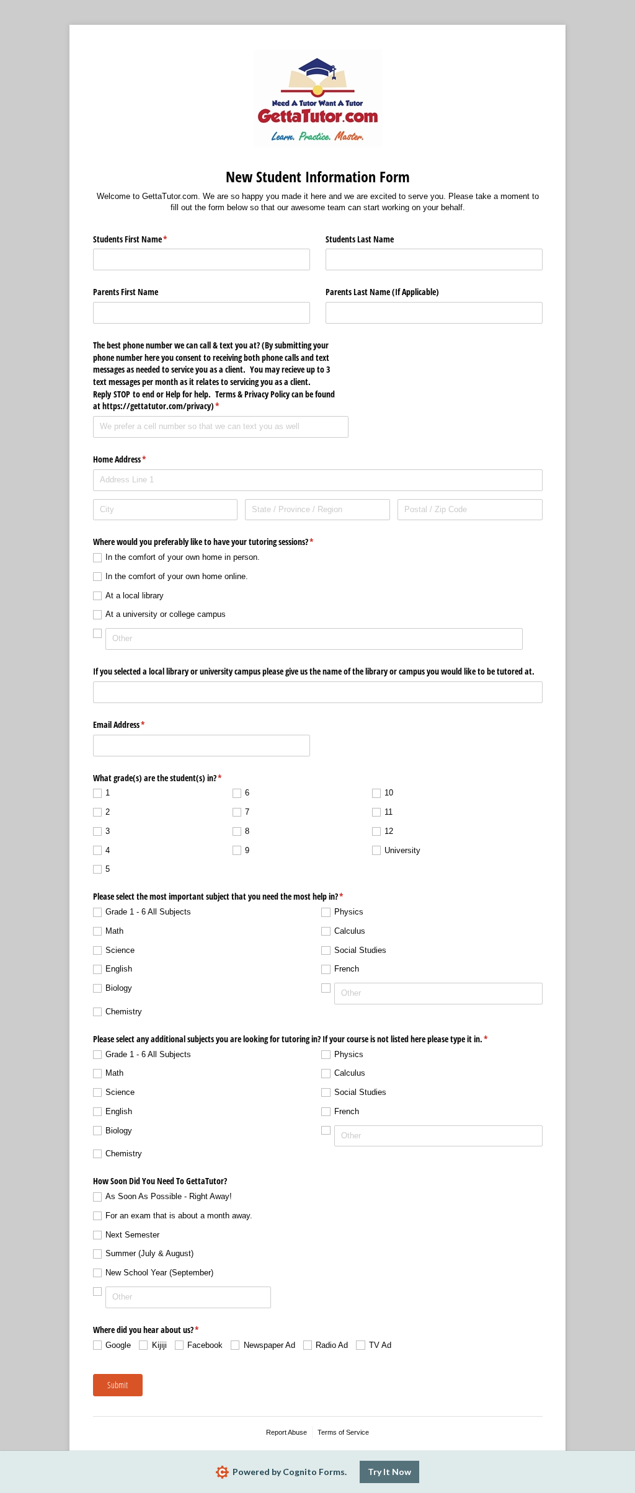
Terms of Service (343, 1432)
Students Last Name (360, 239)
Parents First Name (125, 292)
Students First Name (145, 239)
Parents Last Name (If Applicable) (382, 292)
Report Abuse (286, 1432)
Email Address (133, 724)
